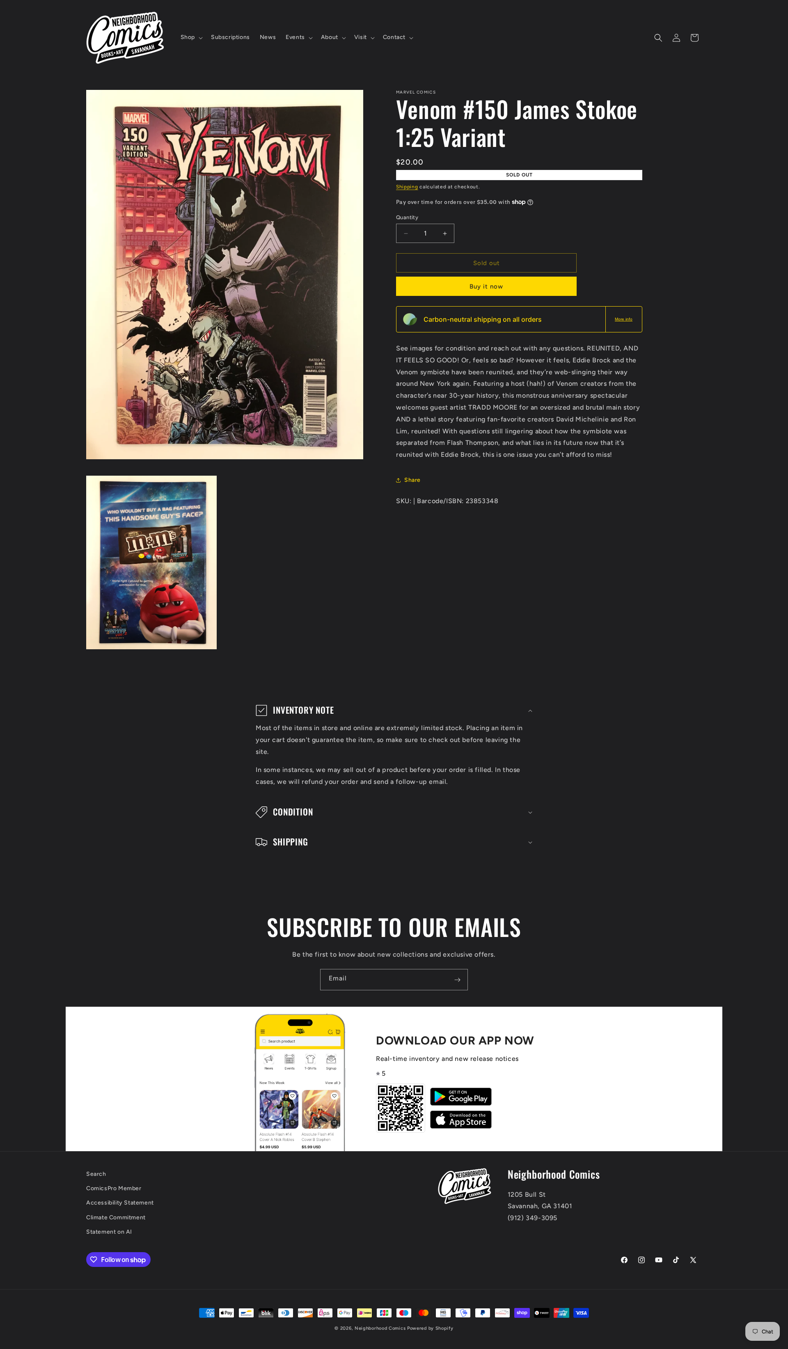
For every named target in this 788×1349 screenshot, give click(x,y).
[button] (191, 37)
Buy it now (486, 286)
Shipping (407, 187)
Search (96, 1173)
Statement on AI (109, 1231)
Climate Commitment (116, 1217)
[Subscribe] (457, 979)
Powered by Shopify (430, 1328)
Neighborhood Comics (380, 1328)
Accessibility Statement (120, 1203)
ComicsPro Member (114, 1188)
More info (623, 319)
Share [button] (412, 479)
